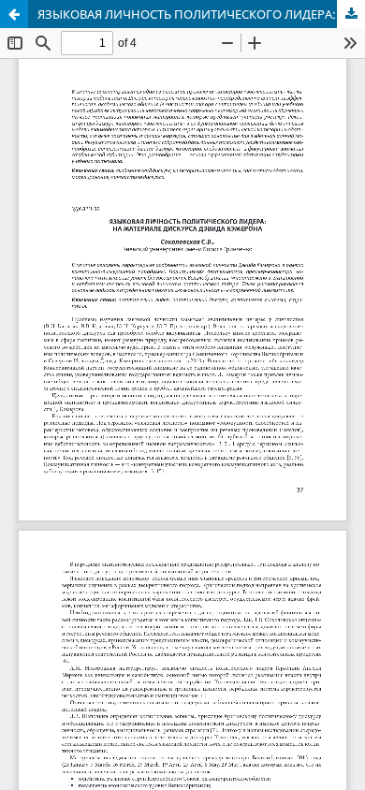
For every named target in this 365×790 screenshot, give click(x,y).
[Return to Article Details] (14, 14)
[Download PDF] (351, 14)
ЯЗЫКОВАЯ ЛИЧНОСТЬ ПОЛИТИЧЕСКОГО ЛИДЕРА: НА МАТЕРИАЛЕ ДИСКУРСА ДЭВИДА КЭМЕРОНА (201, 14)
